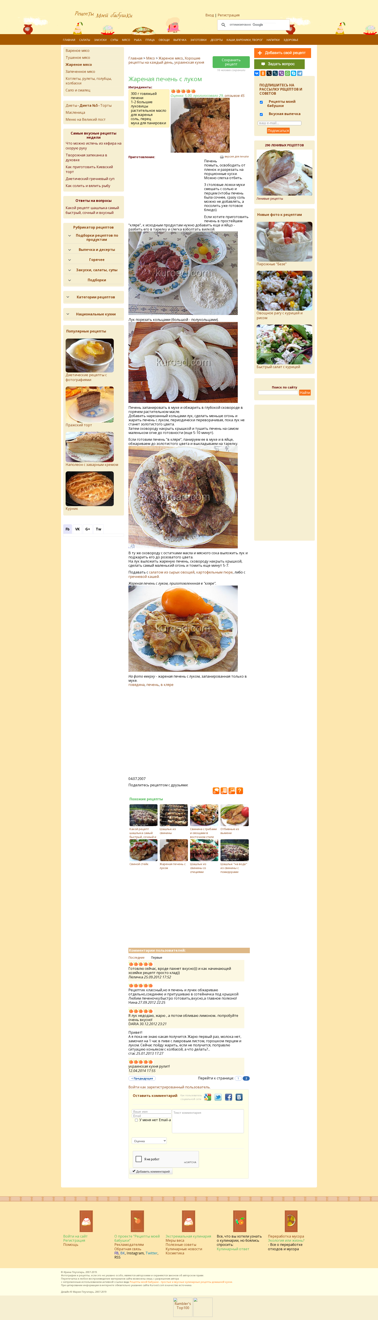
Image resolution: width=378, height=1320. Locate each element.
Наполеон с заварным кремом (92, 464)
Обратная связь (127, 1249)
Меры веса (175, 1240)
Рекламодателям (129, 1244)
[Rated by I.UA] (203, 1315)
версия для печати (237, 156)
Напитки (273, 40)
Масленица (75, 112)
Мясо (126, 40)
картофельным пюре (214, 572)
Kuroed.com (157, 1285)
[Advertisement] (166, 190)
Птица (150, 40)
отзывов (235, 95)
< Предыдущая (142, 1078)
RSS (117, 1257)
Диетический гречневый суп (90, 178)
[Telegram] (299, 73)
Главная (69, 40)
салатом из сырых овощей (171, 572)
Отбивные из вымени (229, 831)
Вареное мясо (77, 50)
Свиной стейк (139, 864)
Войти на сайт (75, 1236)
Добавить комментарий (152, 1171)
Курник (72, 508)
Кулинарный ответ (233, 1249)
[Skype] (293, 73)
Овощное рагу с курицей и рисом (280, 315)
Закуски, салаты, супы (96, 269)
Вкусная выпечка (284, 113)
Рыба (138, 40)
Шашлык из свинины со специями (198, 868)
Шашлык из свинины (168, 831)
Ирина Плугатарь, (74, 1272)
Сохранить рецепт (231, 62)
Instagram (135, 1253)
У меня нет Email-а (155, 1120)
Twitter (151, 1253)
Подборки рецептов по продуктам (97, 237)
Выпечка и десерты (97, 249)
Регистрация (229, 15)
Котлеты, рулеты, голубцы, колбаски (89, 81)
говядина (136, 684)
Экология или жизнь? (286, 1240)
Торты (106, 105)
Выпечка (179, 40)
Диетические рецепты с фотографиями (86, 377)
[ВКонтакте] (256, 73)
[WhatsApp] (287, 73)
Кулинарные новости (184, 1249)
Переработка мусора (286, 1236)
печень (152, 684)
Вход (209, 15)
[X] (269, 73)
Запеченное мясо (80, 71)
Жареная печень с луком (173, 866)
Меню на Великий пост (86, 119)
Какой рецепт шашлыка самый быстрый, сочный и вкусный (143, 835)
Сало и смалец (78, 90)
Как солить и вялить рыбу (88, 185)
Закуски (100, 40)
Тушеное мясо (78, 57)
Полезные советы (181, 1244)
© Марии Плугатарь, (82, 1291)
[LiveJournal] (275, 73)
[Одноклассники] (263, 73)
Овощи (164, 40)
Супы (114, 40)
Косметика (175, 1253)
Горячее (97, 259)
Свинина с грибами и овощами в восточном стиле (203, 833)
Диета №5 (88, 105)
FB (116, 1253)
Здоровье (291, 40)
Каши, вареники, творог (245, 40)
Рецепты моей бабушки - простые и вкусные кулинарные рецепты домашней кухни (181, 1281)
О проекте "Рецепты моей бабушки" (137, 1238)
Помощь (70, 1244)
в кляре (167, 684)
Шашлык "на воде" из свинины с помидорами (233, 868)
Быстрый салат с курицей (278, 366)
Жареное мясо (171, 58)
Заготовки (198, 40)
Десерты (216, 40)
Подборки (97, 280)
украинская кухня (189, 62)
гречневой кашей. (143, 576)
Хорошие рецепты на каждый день (164, 60)
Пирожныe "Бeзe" (272, 264)
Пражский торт (79, 425)
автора (175, 1278)
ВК (122, 1253)
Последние (136, 957)
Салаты (84, 40)
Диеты (71, 105)
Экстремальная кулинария (188, 1236)
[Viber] (281, 73)
